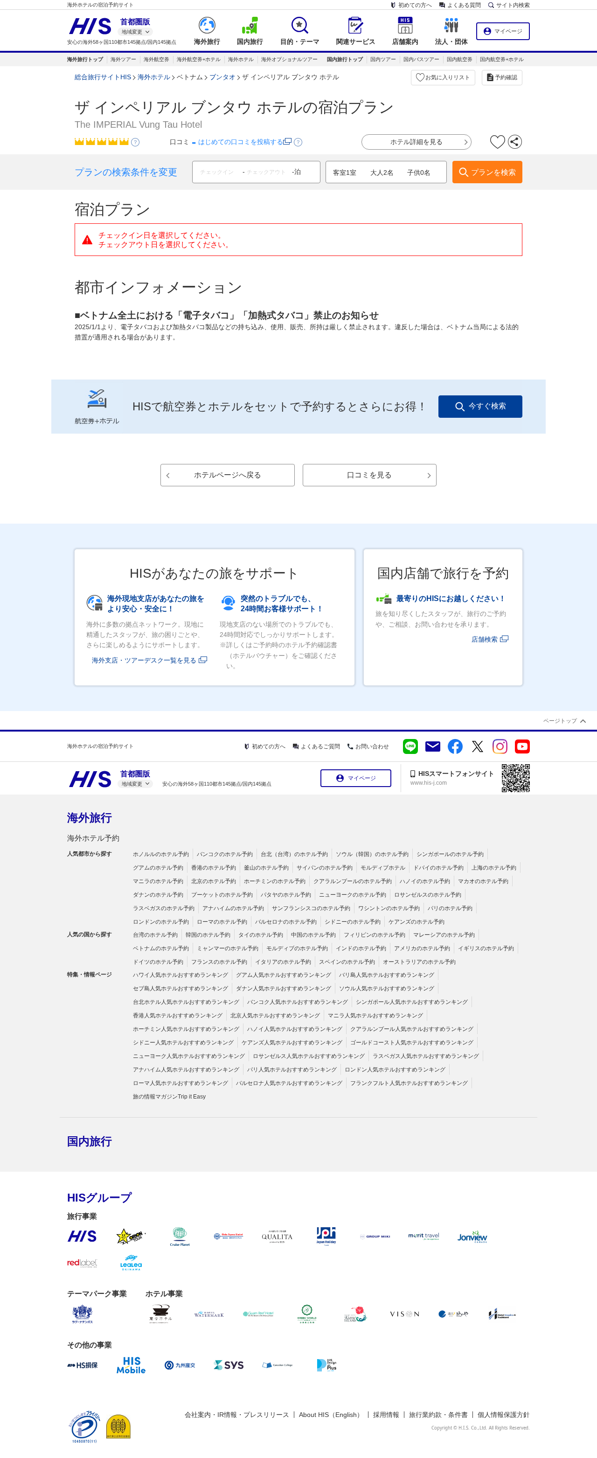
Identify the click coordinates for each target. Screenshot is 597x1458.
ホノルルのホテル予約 (161, 854)
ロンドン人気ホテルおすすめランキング (395, 1069)
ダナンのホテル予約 (158, 894)
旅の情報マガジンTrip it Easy (169, 1096)
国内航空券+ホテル (502, 59)
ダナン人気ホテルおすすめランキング (283, 988)
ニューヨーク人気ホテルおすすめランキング (189, 1056)
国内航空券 (459, 59)
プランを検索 (493, 172)
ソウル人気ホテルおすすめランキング (386, 988)
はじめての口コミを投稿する (240, 141)
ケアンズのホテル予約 (416, 922)
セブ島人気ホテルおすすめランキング (180, 988)
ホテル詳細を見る (416, 141)
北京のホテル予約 (213, 881)
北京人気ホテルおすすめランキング (275, 1015)
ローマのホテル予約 (222, 922)
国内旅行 (89, 1141)
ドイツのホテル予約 (158, 962)
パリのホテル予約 (450, 908)
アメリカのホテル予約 (422, 948)
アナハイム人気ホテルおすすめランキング (186, 1069)
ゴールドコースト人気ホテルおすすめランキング (411, 1042)
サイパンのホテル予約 (325, 867)
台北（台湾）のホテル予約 (294, 854)
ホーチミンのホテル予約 (274, 881)
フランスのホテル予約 (219, 962)
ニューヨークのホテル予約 (352, 894)
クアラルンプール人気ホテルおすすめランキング (411, 1029)
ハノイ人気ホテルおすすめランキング (294, 1029)
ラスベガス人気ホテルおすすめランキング (426, 1056)
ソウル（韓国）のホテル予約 (372, 854)
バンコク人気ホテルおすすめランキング (297, 1002)
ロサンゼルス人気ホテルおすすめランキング (309, 1056)
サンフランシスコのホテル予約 (311, 908)
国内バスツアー (421, 59)
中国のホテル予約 (313, 935)
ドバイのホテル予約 (438, 867)
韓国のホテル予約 (208, 935)
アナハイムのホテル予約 (233, 908)
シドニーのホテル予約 (353, 922)
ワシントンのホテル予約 (389, 908)
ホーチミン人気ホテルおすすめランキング (186, 1029)
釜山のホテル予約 (266, 867)
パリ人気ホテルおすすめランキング (292, 1069)
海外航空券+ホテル (199, 59)
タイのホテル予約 (260, 935)
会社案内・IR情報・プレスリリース (237, 1414)
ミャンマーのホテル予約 (227, 948)
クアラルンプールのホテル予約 (352, 881)
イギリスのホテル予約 (486, 948)
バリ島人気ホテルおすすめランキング (386, 975)
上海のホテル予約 (494, 867)
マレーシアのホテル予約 (444, 935)
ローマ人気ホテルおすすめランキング (180, 1083)
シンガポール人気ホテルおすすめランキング (412, 1002)
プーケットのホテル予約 (222, 894)
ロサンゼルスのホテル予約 (427, 894)
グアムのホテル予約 (158, 867)
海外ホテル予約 (93, 838)
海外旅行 (89, 817)
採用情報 (386, 1414)
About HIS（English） (331, 1414)
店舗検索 (485, 639)
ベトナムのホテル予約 (161, 948)
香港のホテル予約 (213, 867)
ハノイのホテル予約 (425, 881)
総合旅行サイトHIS (103, 77)
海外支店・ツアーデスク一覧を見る (144, 660)
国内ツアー (383, 59)
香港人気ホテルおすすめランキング (177, 1015)
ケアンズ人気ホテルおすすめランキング (292, 1042)
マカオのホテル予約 (483, 881)
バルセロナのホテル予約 (286, 922)
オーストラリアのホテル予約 (419, 962)
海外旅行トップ (85, 59)
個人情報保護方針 (504, 1414)
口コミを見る (369, 475)
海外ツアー (123, 59)
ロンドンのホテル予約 (161, 922)
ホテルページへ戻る (227, 475)
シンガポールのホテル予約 (450, 854)
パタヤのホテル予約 (286, 894)
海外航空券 (156, 59)
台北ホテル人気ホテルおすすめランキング (186, 1002)
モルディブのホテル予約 (297, 948)
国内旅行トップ (345, 59)
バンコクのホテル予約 (225, 854)
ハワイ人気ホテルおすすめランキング (180, 975)
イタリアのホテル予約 (283, 962)
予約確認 (506, 77)
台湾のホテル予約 (155, 935)
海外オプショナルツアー (289, 59)
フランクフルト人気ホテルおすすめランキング (409, 1083)
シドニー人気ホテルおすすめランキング (183, 1042)
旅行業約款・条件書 (438, 1414)
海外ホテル (241, 59)
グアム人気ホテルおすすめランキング (283, 975)
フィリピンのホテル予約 (374, 935)
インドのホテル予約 (361, 948)
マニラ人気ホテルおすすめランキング (375, 1015)
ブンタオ (222, 77)
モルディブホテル (383, 867)
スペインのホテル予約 (347, 962)
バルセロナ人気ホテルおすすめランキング (289, 1083)
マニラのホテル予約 (158, 881)
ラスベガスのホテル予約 (163, 908)
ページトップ (560, 721)
